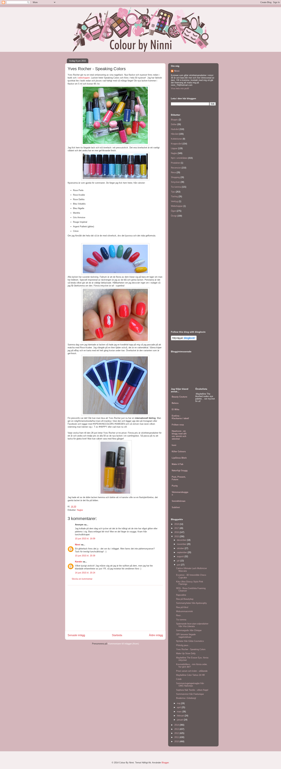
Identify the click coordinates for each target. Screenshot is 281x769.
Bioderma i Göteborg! (186, 698)
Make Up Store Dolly (186, 653)
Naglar (80, 510)
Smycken (175, 182)
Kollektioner (176, 139)
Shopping (175, 177)
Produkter (175, 163)
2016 (177, 532)
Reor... (179, 615)
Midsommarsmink (184, 611)
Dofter (174, 124)
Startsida (117, 635)
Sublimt (176, 507)
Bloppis (174, 119)
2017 (177, 528)
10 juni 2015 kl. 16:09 (85, 538)
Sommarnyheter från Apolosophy (191, 603)
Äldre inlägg (156, 635)
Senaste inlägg (76, 635)
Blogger (165, 762)
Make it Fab (177, 464)
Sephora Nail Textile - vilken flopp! (192, 690)
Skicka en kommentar (82, 579)
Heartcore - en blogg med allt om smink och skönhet (179, 435)
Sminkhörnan (178, 501)
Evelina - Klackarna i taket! (180, 417)
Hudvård (175, 129)
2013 (177, 729)
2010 (177, 741)
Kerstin (78, 561)
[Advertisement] (115, 608)
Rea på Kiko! (182, 607)
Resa (173, 172)
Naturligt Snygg (179, 470)
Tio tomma (176, 187)
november (182, 544)
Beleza (175, 403)
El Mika (175, 409)
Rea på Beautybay (185, 599)
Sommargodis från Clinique (188, 630)
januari (180, 719)
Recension (176, 168)
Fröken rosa (178, 424)
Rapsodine (181, 595)
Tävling (174, 196)
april (179, 707)
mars (179, 711)
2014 (177, 725)
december (182, 540)
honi (174, 445)
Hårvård (174, 134)
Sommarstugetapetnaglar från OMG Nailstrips (190, 684)
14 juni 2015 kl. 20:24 (85, 572)
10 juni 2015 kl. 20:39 (85, 555)
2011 (177, 737)
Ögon (173, 211)
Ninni (77, 544)
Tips (173, 192)
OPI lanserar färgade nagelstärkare (186, 635)
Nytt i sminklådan (179, 158)
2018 (177, 524)
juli (178, 560)
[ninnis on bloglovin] (184, 339)
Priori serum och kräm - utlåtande (191, 671)
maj (179, 703)
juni (179, 565)
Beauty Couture (179, 397)
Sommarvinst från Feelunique (190, 694)
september (182, 552)
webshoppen (84, 78)
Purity (175, 486)
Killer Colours (179, 451)
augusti (180, 556)
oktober (181, 548)
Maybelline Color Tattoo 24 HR (190, 675)
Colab (178, 679)
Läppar (174, 148)
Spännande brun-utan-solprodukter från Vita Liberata (192, 625)
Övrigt (174, 216)
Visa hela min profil (180, 88)
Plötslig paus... (183, 645)
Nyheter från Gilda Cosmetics (190, 641)
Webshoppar (177, 206)
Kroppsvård (176, 143)
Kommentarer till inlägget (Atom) (123, 643)
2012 (177, 733)
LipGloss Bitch (179, 458)
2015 (177, 536)
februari (181, 715)
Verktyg (174, 201)
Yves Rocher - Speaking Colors (191, 649)
